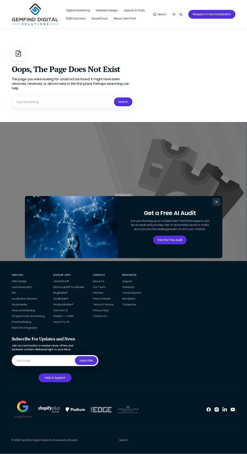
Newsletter (128, 298)
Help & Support (55, 378)
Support (127, 281)
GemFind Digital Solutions (36, 440)
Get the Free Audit (169, 240)
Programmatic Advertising (28, 316)
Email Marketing (21, 322)
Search (123, 102)
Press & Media (101, 298)
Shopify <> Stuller (63, 316)
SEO (14, 293)
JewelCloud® (61, 281)
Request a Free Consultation (212, 14)
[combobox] (72, 101)
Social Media (19, 304)
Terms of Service (103, 304)
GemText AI (60, 310)
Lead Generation (22, 287)
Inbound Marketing (23, 310)
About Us (98, 281)
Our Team (99, 287)
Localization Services (24, 298)
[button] (159, 14)
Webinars (128, 287)
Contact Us (100, 316)
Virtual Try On (61, 322)
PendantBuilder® (63, 304)
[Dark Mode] (177, 14)
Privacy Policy (101, 310)
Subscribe (86, 360)
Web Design (19, 281)
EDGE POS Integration (24, 328)
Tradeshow (129, 304)
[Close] (216, 202)
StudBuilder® (60, 298)
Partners (98, 293)
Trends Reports (131, 293)
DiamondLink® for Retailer (68, 287)
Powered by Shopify (65, 440)
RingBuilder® (60, 293)
